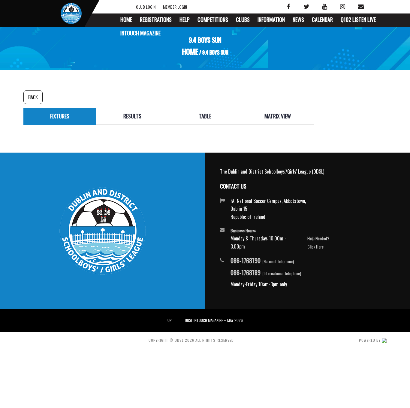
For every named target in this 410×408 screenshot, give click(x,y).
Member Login (174, 6)
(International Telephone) (266, 273)
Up (169, 320)
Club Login (151, 6)
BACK (33, 97)
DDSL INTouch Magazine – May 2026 (214, 320)
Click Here (315, 246)
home (190, 51)
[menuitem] (126, 20)
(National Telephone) (262, 261)
